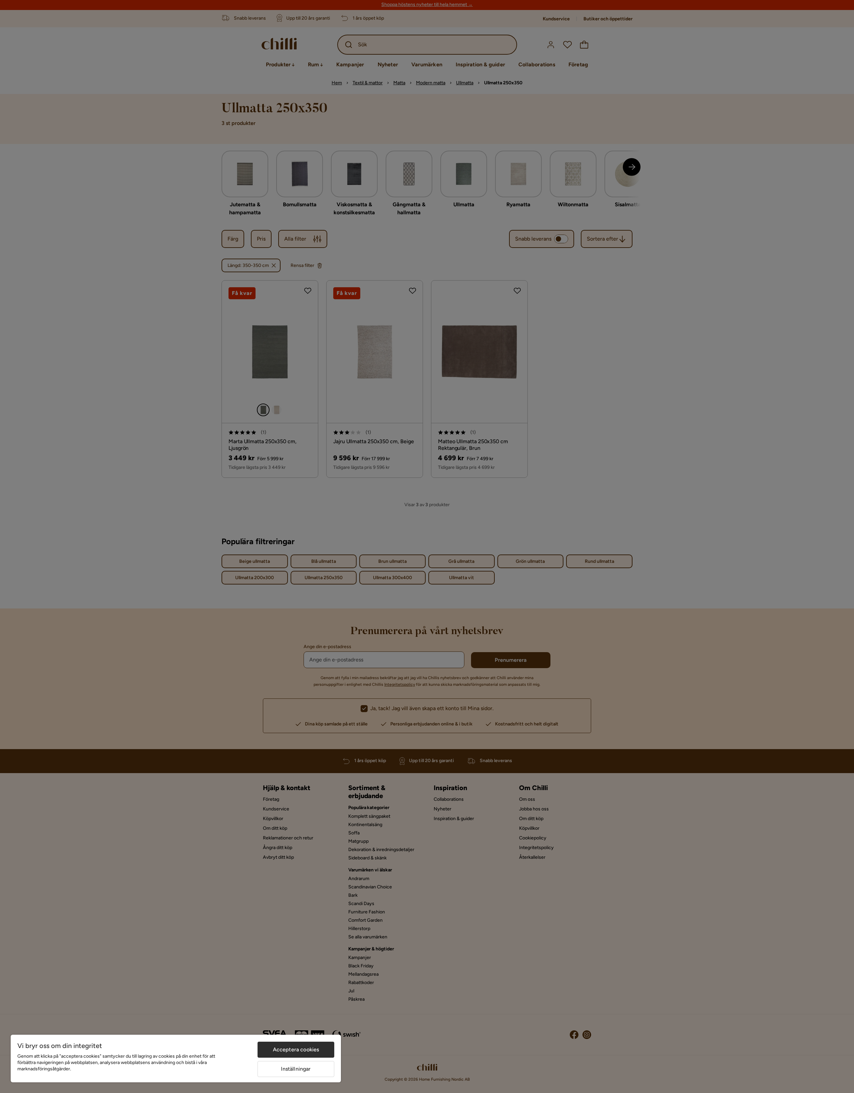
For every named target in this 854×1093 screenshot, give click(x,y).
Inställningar (296, 1069)
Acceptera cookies (296, 1049)
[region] (176, 1058)
